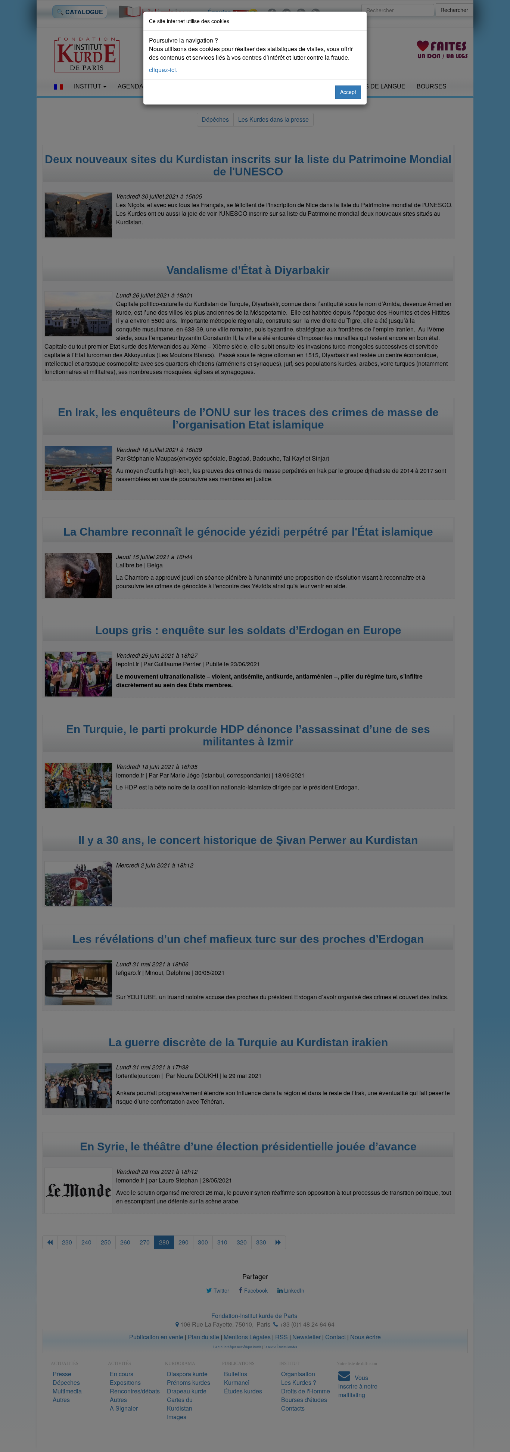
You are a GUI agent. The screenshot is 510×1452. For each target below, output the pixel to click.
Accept (348, 92)
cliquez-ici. (163, 69)
